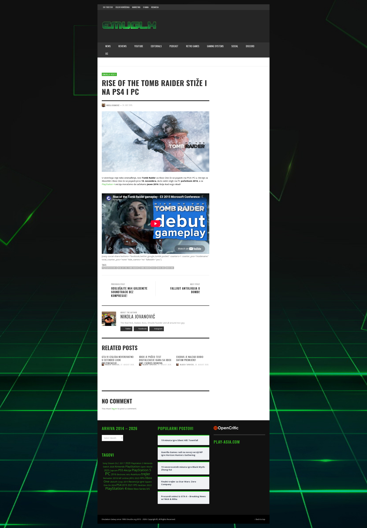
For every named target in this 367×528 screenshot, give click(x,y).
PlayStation (132, 466)
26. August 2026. (202, 364)
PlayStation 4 (108, 184)
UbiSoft (113, 481)
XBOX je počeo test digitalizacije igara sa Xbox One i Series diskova (155, 360)
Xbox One (169, 268)
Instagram (158, 328)
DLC (117, 463)
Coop (120, 481)
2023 (137, 478)
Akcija (127, 470)
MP (120, 478)
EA (109, 485)
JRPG (131, 478)
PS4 (118, 485)
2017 (122, 463)
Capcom (114, 470)
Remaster (107, 478)
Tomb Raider (145, 268)
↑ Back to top (259, 519)
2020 (127, 463)
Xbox (130, 488)
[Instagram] (245, 7)
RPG (142, 478)
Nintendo (120, 466)
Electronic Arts (123, 474)
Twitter (128, 328)
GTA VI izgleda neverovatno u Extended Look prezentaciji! (118, 360)
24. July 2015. (127, 105)
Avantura (135, 474)
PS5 (120, 470)
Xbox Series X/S (141, 488)
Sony (105, 463)
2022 (149, 485)
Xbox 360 (161, 268)
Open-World (146, 466)
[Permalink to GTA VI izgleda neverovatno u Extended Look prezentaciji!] (118, 376)
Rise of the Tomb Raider (128, 268)
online (125, 478)
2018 (115, 478)
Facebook (142, 328)
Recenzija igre (136, 481)
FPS (135, 485)
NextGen (142, 485)
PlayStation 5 (141, 470)
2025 (106, 470)
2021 (130, 485)
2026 (112, 466)
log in (114, 408)
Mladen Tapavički (112, 364)
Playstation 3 (137, 463)
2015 (125, 481)
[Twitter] (251, 7)
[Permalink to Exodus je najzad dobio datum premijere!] (192, 376)
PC (103, 268)
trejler (145, 474)
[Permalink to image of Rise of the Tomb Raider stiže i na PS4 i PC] (155, 141)
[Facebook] (240, 7)
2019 (124, 485)
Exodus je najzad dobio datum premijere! (189, 358)
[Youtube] (256, 7)
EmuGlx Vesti (109, 74)
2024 (113, 485)
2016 (113, 474)
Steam (111, 463)
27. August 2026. (128, 364)
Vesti (154, 268)
